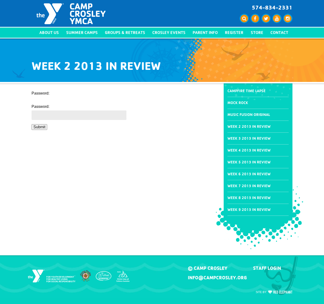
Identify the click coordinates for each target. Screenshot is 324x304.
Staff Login (267, 268)
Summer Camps (82, 32)
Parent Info (205, 32)
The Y (51, 276)
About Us (49, 32)
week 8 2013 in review (249, 197)
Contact (279, 32)
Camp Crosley (71, 13)
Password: (40, 106)
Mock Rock (237, 102)
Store (257, 32)
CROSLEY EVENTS (168, 32)
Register (234, 32)
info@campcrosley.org (217, 277)
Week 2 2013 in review (249, 126)
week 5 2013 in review (249, 162)
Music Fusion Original (248, 114)
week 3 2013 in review (249, 138)
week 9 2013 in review (249, 209)
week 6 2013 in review (249, 174)
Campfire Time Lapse (246, 91)
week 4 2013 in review (249, 150)
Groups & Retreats (125, 32)
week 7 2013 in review (249, 186)
